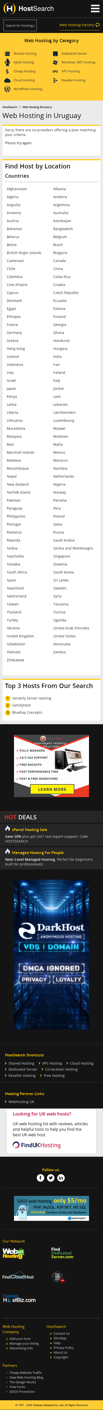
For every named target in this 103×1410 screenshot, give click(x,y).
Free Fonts (17, 1387)
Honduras (61, 340)
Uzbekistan (16, 644)
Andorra (60, 196)
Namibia (60, 468)
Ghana (58, 332)
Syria (57, 596)
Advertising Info (21, 1348)
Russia (58, 532)
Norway (59, 492)
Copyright (61, 1357)
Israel (11, 380)
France (12, 324)
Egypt (11, 308)
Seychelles (15, 556)
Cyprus (12, 292)
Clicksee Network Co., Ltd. (48, 1405)
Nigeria (59, 484)
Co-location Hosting (61, 1069)
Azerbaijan (62, 220)
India (57, 356)
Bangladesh (63, 228)
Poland (59, 516)
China (58, 268)
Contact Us (62, 1333)
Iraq (10, 372)
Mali (10, 444)
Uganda (59, 620)
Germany (14, 332)
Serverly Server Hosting (31, 698)
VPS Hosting (71, 71)
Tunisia (59, 612)
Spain (11, 580)
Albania (59, 188)
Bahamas (14, 228)
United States (64, 636)
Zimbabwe (15, 660)
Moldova (14, 460)
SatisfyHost (21, 705)
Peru (57, 508)
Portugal (14, 524)
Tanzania (60, 604)
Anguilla (13, 204)
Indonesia (15, 364)
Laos (57, 396)
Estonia (59, 308)
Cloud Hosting (24, 80)
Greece (12, 340)
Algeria (12, 196)
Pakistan (14, 500)
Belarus (13, 236)
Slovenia (60, 564)
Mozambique (18, 468)
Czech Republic (66, 292)
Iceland (13, 356)
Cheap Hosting (25, 71)
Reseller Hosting (74, 80)
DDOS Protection (22, 1392)
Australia (60, 212)
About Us (60, 1352)
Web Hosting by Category (51, 40)
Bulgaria (60, 252)
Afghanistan (17, 188)
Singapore (61, 556)
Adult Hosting (24, 62)
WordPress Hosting (28, 89)
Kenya (12, 396)
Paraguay (14, 508)
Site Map (60, 1338)
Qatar (58, 524)
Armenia (14, 212)
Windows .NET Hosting (78, 62)
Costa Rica (61, 276)
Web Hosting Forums (77, 24)
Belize (12, 244)
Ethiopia (13, 316)
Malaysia (14, 436)
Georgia (59, 324)
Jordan (58, 388)
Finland (59, 316)
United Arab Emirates (71, 628)
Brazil (58, 244)
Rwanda (13, 540)
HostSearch (9, 107)
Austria (13, 220)
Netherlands (63, 476)
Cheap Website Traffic (26, 1373)
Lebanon (60, 404)
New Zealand (18, 484)
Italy (56, 380)
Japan (11, 388)
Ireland (59, 372)
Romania (14, 532)
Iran (56, 364)
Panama (60, 500)
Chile (11, 268)
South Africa (17, 572)
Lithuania (14, 420)
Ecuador (60, 300)
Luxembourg (63, 420)
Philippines (16, 516)
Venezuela (61, 644)
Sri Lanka (60, 580)
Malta (58, 444)
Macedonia (16, 428)
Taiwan (13, 604)
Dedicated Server (74, 53)
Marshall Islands (20, 452)
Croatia (59, 284)
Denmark (14, 300)
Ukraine (13, 628)
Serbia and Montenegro (73, 548)
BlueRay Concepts (27, 712)
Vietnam (13, 652)
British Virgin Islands (24, 252)
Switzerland (16, 596)
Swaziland (15, 588)
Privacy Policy (64, 1348)
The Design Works (23, 1382)
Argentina (61, 204)
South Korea (63, 572)
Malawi (59, 428)
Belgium (60, 236)
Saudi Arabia (64, 540)
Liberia (12, 412)
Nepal (12, 476)
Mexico (59, 452)
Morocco (60, 460)
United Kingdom (20, 636)
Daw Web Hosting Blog (26, 1377)
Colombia (14, 276)
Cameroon (15, 260)
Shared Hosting (25, 53)
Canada (59, 260)
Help (57, 1343)
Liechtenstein (64, 412)
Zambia (59, 652)
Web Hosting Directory (37, 107)
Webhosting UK (21, 1101)
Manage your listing (24, 1343)
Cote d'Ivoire (17, 284)
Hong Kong (16, 348)
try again (24, 143)
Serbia (12, 548)
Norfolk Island (18, 492)
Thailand (14, 612)
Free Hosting (54, 1075)
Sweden (59, 588)
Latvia (11, 404)
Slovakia (13, 564)
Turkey (12, 620)
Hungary (60, 348)
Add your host (20, 1339)
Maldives (60, 436)
